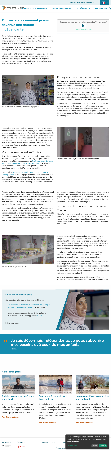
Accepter (102, 446)
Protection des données (65, 448)
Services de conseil (62, 8)
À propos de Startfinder (34, 8)
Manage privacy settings (83, 29)
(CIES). (39, 316)
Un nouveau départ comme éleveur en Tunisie (92, 398)
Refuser (94, 446)
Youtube (44, 443)
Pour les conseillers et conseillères (82, 2)
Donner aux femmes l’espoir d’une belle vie (53, 398)
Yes (83, 26)
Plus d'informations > (10, 417)
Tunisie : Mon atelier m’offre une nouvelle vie (18, 398)
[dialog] (87, 441)
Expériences (83, 8)
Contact (55, 443)
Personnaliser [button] (72, 446)
